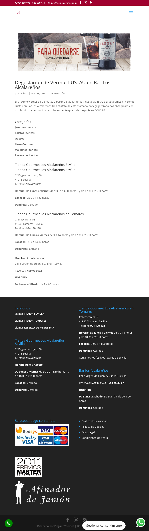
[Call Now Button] (9, 523)
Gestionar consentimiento (104, 526)
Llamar (29, 313)
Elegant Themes (64, 526)
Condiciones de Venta (95, 437)
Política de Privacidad (95, 421)
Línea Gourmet (24, 144)
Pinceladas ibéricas (27, 155)
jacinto (24, 93)
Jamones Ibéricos (26, 127)
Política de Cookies (93, 426)
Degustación (57, 93)
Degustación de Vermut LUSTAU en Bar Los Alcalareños (62, 84)
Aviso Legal (88, 432)
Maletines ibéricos (26, 150)
